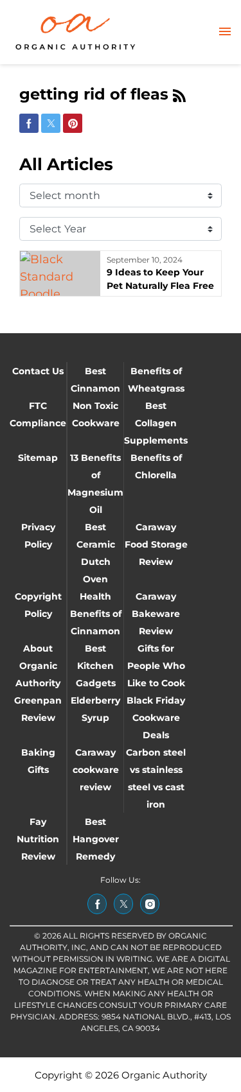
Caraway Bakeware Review (156, 614)
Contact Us (38, 371)
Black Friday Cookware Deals (156, 718)
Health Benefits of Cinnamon (95, 614)
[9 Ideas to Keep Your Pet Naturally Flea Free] (60, 273)
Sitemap (38, 458)
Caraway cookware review (96, 770)
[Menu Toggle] (225, 32)
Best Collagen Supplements (156, 423)
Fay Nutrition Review (38, 839)
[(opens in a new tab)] (97, 904)
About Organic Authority (37, 666)
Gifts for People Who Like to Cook (156, 666)
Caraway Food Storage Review (156, 544)
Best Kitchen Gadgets (96, 666)
